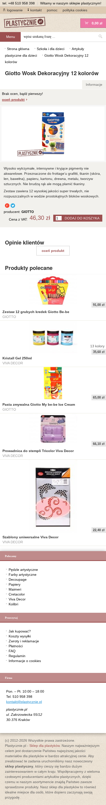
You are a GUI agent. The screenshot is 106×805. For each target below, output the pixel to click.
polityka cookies (75, 10)
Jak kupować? (20, 631)
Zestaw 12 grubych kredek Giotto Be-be (35, 312)
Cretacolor (17, 594)
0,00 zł (97, 23)
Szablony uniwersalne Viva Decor (30, 537)
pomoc (52, 10)
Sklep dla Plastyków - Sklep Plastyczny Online (27, 23)
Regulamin (17, 656)
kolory (97, 346)
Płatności (16, 646)
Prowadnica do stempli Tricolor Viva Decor (38, 451)
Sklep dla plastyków (44, 746)
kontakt (36, 10)
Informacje (94, 85)
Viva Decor (17, 599)
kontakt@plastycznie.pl (24, 702)
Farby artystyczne (22, 575)
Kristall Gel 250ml (17, 358)
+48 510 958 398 (21, 3)
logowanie (15, 10)
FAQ (12, 651)
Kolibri (13, 604)
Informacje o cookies (25, 661)
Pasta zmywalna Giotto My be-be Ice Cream (38, 404)
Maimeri (15, 589)
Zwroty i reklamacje (24, 641)
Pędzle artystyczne (23, 570)
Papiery (14, 584)
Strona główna (18, 49)
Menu (10, 37)
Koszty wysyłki (20, 636)
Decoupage (18, 579)
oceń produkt (13, 100)
